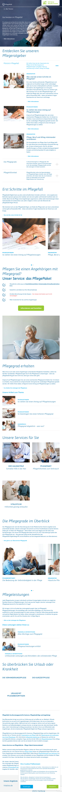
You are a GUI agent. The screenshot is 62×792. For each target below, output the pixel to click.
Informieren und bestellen (31, 308)
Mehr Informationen (9, 38)
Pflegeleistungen (15, 594)
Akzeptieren (52, 786)
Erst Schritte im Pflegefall (22, 189)
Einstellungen (26, 786)
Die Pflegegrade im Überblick (26, 521)
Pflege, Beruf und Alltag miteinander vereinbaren (41, 138)
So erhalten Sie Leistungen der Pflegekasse (15, 388)
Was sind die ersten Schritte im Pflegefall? (38, 78)
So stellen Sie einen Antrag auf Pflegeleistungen (38, 111)
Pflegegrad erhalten (18, 366)
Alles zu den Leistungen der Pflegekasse (15, 620)
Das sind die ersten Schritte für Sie (13, 215)
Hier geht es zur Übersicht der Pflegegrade (15, 540)
